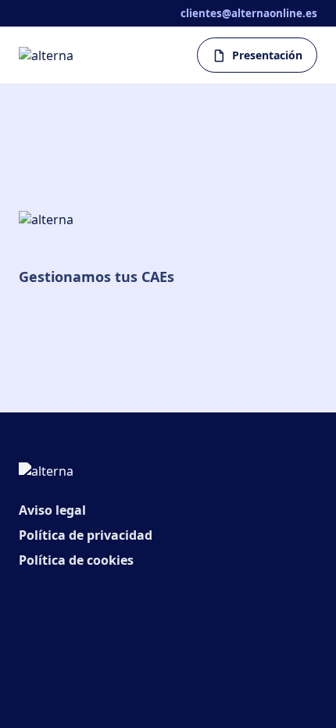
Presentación (267, 55)
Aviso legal (52, 510)
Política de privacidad (85, 535)
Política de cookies (76, 560)
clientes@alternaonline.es (249, 13)
